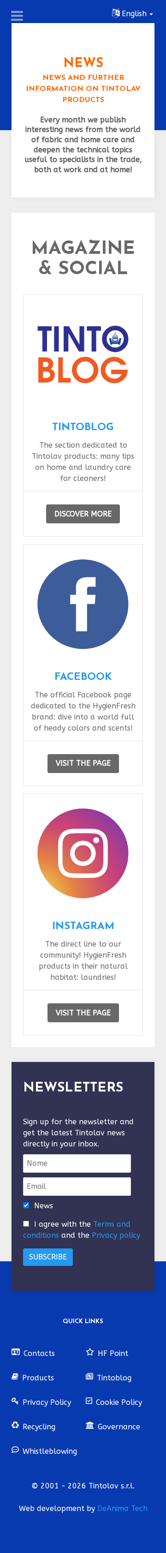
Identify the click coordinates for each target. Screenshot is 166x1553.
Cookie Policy (119, 1402)
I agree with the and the (81, 1230)
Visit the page (83, 763)
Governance (119, 1426)
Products (38, 1377)
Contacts (39, 1353)
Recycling (39, 1426)
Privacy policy (116, 1235)
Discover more (83, 514)
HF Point (113, 1353)
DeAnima (122, 1508)
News (43, 1205)
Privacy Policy (47, 1402)
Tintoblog (114, 1377)
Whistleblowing (50, 1451)
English (134, 13)
